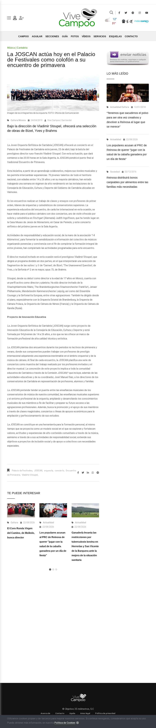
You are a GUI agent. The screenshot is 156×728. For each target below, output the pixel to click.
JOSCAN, (38, 470)
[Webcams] (123, 21)
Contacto (59, 713)
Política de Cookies (64, 722)
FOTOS (75, 36)
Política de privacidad (105, 713)
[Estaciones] (127, 21)
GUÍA (65, 36)
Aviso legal (85, 713)
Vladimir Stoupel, (30, 475)
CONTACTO (131, 36)
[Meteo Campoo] (141, 21)
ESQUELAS (115, 36)
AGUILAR (37, 36)
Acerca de (45, 713)
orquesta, (48, 470)
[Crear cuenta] (21, 18)
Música (22, 120)
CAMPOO (23, 36)
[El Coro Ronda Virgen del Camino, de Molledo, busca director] (21, 510)
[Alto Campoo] (131, 21)
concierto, (60, 470)
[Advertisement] (53, 605)
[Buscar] (111, 13)
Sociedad (115, 172)
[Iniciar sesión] (15, 18)
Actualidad (48, 522)
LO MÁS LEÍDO (117, 73)
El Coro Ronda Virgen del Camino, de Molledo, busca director (21, 533)
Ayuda (72, 713)
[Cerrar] (77, 722)
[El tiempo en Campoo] (108, 21)
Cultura (14, 120)
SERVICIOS (100, 36)
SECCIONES (52, 36)
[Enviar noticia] (128, 58)
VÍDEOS (86, 36)
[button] (50, 569)
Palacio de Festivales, (22, 470)
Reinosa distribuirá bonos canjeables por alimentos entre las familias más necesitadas (127, 182)
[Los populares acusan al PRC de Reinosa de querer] (53, 510)
